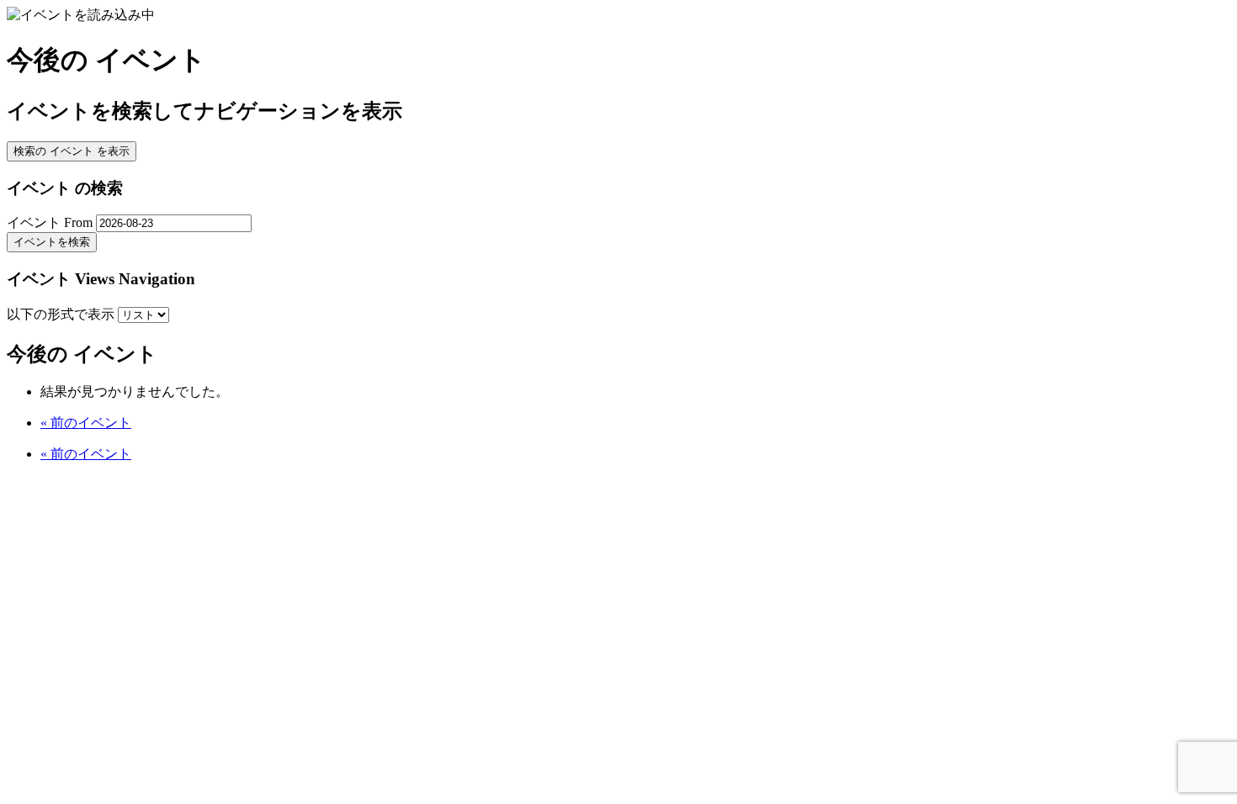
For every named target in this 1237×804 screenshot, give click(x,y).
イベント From (50, 222)
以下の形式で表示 (62, 314)
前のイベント (85, 422)
